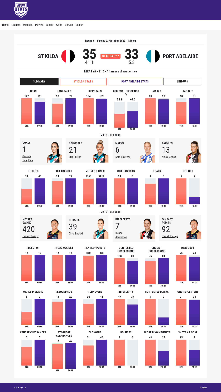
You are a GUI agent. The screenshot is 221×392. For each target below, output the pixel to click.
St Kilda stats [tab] (83, 81)
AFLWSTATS (20, 387)
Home (5, 24)
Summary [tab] (39, 81)
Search (79, 24)
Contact (203, 387)
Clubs (59, 24)
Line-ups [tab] (182, 81)
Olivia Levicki (76, 233)
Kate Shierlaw (122, 157)
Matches (27, 24)
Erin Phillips (75, 157)
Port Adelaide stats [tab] (135, 81)
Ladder (50, 24)
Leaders (15, 24)
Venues (69, 24)
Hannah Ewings (30, 236)
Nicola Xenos (169, 157)
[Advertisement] (144, 9)
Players (39, 24)
